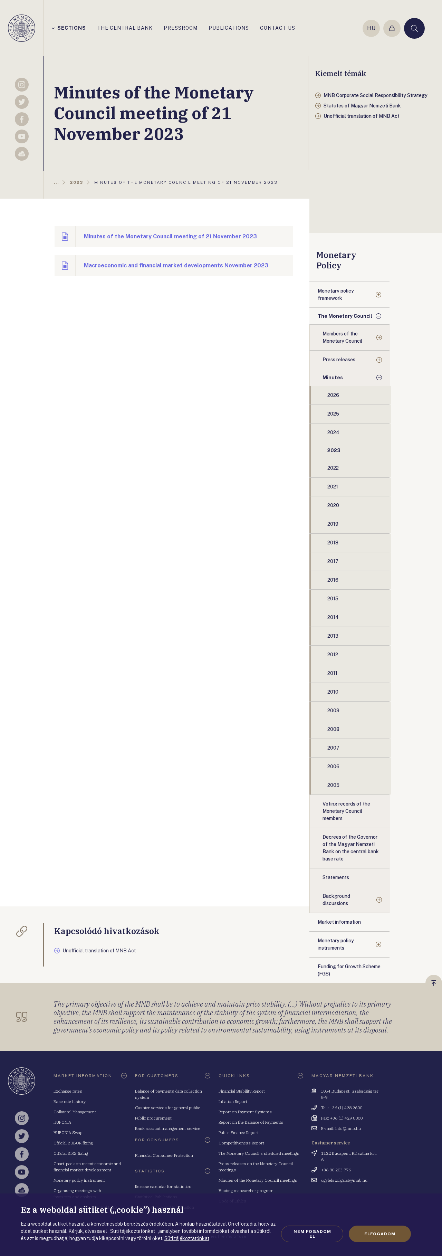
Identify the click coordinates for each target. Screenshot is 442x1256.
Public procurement (153, 1118)
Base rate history (70, 1101)
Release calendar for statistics (163, 1186)
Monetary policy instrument (79, 1180)
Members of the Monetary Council (342, 337)
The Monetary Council (345, 316)
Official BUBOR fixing (73, 1142)
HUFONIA (62, 1122)
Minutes (333, 377)
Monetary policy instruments (336, 944)
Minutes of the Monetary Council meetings (258, 1180)
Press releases (339, 359)
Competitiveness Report (241, 1142)
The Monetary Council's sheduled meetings (259, 1153)
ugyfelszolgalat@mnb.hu (344, 1180)
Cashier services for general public (167, 1107)
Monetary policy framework (336, 294)
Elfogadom (379, 1233)
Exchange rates (68, 1091)
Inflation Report (233, 1101)
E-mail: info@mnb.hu (341, 1128)
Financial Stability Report (242, 1091)
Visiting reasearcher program (246, 1190)
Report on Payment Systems (245, 1111)
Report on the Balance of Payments (251, 1122)
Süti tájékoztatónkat (186, 1238)
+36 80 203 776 (336, 1169)
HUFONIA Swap (68, 1132)
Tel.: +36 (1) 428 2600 (341, 1107)
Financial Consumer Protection (164, 1155)
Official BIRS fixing (71, 1153)
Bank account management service (167, 1128)
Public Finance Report (239, 1132)
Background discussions (336, 899)
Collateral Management (75, 1111)
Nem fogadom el (312, 1234)
